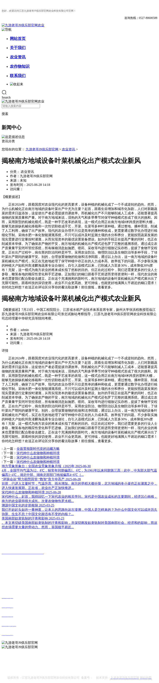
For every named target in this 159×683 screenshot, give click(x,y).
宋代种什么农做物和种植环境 (38, 453)
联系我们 (18, 75)
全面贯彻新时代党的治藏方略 (38, 448)
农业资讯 (18, 57)
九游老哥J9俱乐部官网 (42, 149)
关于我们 (18, 47)
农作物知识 (20, 66)
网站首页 (18, 38)
